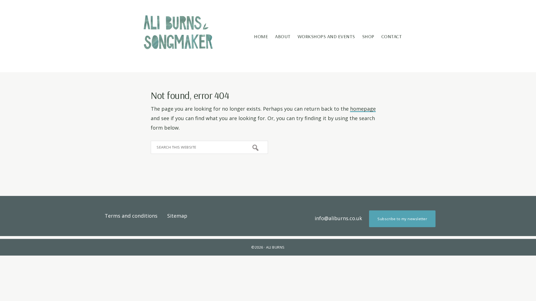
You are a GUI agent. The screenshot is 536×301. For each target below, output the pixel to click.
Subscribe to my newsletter (402, 218)
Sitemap (177, 215)
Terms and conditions (131, 215)
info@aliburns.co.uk (338, 218)
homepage (363, 108)
